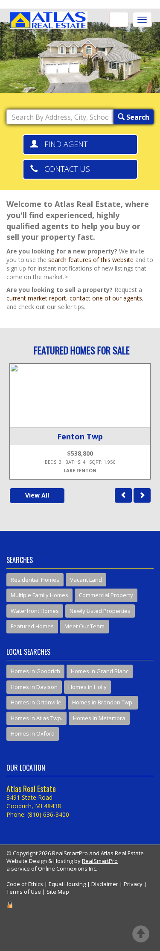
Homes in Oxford (33, 733)
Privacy (133, 884)
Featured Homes (32, 626)
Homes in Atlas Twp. (36, 718)
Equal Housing (67, 884)
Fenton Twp (80, 436)
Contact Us (64, 169)
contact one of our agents (106, 298)
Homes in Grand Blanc (99, 671)
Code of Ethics (24, 884)
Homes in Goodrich (35, 671)
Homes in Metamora (99, 718)
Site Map (58, 891)
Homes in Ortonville (36, 702)
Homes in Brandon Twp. (103, 702)
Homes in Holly (87, 687)
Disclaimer (104, 884)
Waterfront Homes (35, 611)
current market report (36, 298)
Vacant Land (86, 579)
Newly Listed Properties (100, 611)
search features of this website (91, 260)
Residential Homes (35, 579)
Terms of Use (23, 891)
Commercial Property (106, 595)
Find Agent (62, 144)
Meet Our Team (84, 626)
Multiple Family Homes (39, 595)
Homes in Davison (34, 687)
